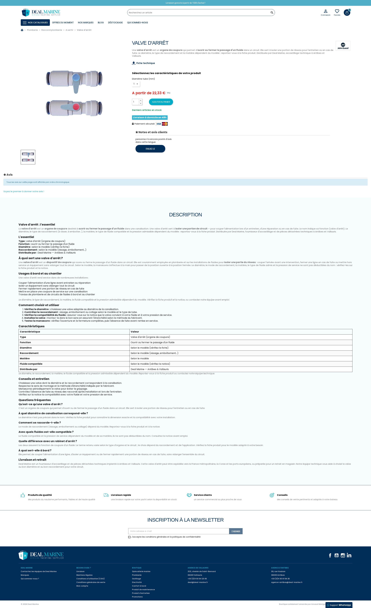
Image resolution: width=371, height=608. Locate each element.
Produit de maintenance (143, 589)
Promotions (137, 597)
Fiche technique (145, 63)
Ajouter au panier (161, 102)
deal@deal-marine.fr (198, 582)
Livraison (80, 571)
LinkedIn (349, 555)
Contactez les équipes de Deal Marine (39, 571)
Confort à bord (139, 586)
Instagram (343, 555)
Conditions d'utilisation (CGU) (90, 578)
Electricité (137, 582)
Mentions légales (84, 575)
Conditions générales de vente (90, 582)
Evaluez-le (150, 148)
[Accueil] (22, 30)
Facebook (330, 555)
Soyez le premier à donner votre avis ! (23, 191)
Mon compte (82, 586)
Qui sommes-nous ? (30, 578)
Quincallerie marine (141, 571)
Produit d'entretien (141, 593)
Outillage (136, 578)
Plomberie (136, 575)
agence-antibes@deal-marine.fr (286, 582)
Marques (25, 575)
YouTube (336, 555)
